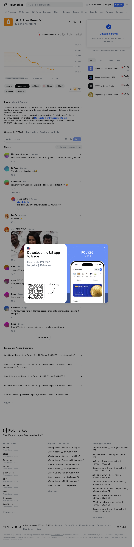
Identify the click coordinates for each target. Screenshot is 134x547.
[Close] (105, 247)
